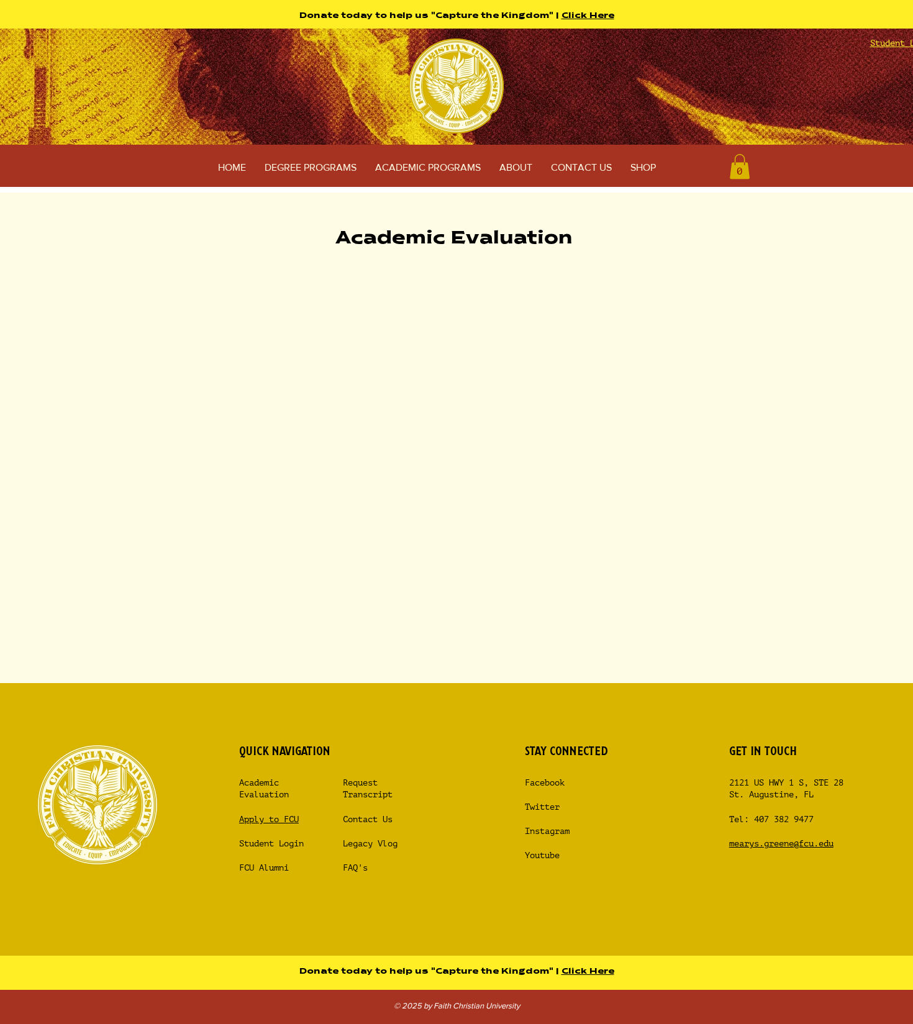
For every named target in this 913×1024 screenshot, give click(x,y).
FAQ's (355, 867)
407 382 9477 (784, 819)
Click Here (587, 16)
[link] (739, 166)
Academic (259, 782)
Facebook (545, 782)
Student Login (274, 843)
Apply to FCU (269, 819)
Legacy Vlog (370, 843)
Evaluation (264, 794)
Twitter (542, 807)
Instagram (547, 831)
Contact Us (368, 819)
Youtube (542, 855)
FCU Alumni (264, 867)
